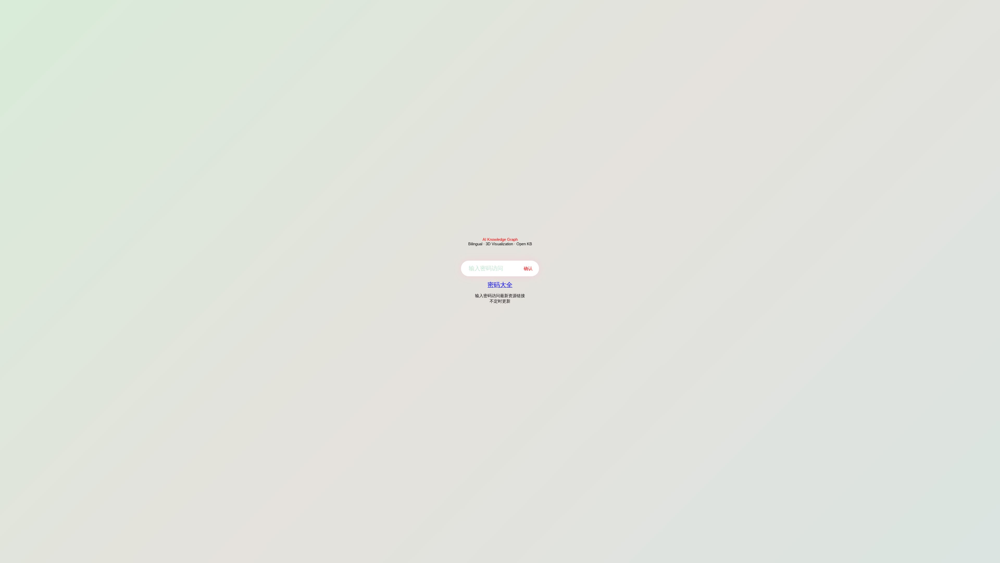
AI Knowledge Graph (500, 239)
